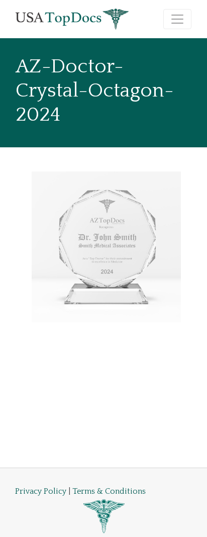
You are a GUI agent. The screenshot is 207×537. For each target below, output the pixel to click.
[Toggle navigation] (177, 19)
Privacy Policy (40, 491)
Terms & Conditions (109, 491)
